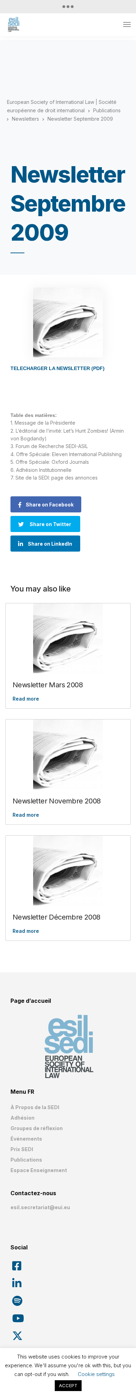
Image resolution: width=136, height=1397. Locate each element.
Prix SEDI (21, 1149)
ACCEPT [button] (68, 1385)
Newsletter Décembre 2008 (56, 917)
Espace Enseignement (38, 1170)
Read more (26, 699)
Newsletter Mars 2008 (48, 685)
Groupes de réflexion (36, 1128)
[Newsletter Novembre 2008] (68, 754)
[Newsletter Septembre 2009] (68, 322)
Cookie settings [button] (96, 1374)
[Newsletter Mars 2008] (68, 638)
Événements (26, 1139)
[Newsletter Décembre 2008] (68, 871)
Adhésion (22, 1118)
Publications (26, 1160)
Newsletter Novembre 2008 (57, 801)
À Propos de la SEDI (34, 1107)
